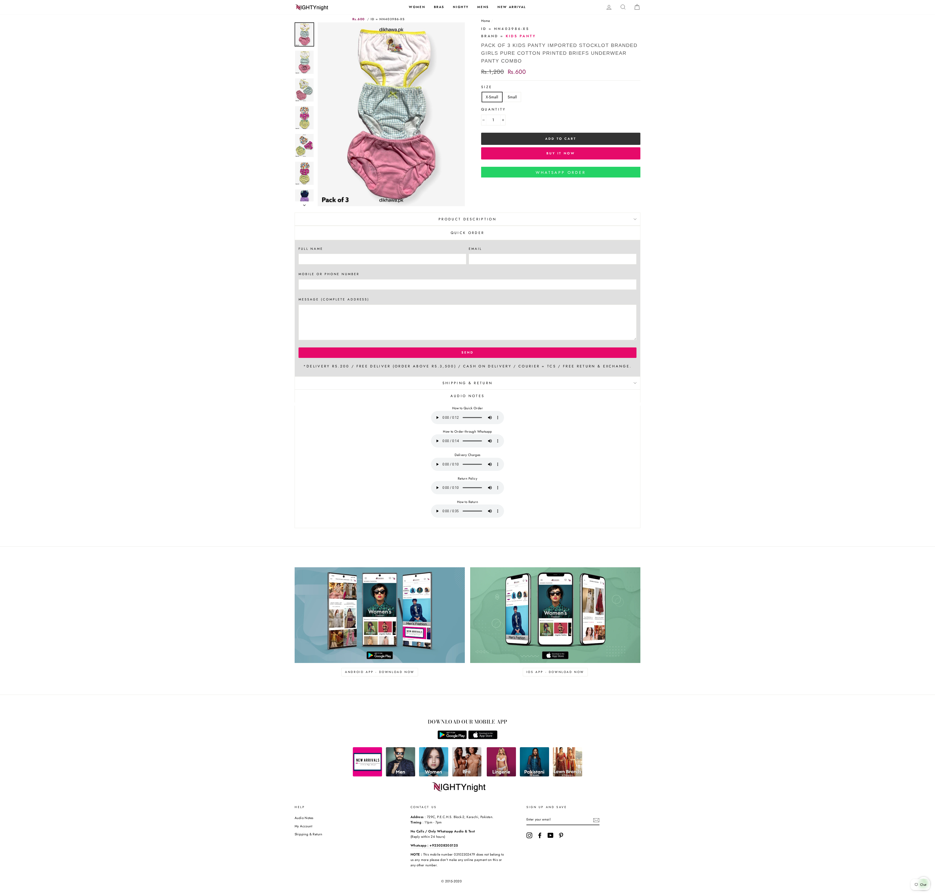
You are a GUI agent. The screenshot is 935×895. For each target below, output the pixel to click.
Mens (483, 7)
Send (467, 352)
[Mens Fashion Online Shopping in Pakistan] (400, 775)
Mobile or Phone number (329, 274)
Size (486, 86)
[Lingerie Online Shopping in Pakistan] (501, 775)
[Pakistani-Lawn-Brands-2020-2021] (567, 775)
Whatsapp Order (561, 172)
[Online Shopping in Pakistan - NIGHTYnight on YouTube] (550, 835)
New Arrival (511, 7)
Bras (439, 7)
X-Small (492, 97)
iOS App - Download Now (555, 672)
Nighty (461, 7)
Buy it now (560, 153)
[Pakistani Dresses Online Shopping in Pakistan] (534, 775)
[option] (391, 114)
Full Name (311, 248)
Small (512, 97)
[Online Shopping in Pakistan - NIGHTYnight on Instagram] (529, 835)
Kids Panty (521, 36)
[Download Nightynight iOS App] (482, 738)
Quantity (493, 109)
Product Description (467, 219)
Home (485, 20)
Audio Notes (304, 817)
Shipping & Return (467, 383)
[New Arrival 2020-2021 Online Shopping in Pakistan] (367, 775)
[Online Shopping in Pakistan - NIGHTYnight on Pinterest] (561, 835)
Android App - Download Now (379, 672)
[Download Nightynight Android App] (452, 738)
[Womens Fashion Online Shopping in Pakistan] (433, 775)
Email (475, 248)
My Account (303, 826)
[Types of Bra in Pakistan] (466, 775)
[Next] (304, 203)
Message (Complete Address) (334, 299)
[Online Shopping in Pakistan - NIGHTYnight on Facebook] (540, 835)
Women (417, 7)
